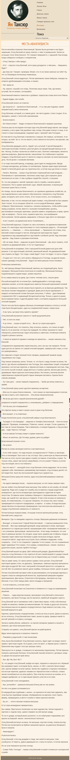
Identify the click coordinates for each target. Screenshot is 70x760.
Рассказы (40, 25)
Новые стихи (42, 17)
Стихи (39, 10)
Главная (40, 2)
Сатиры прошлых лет (45, 21)
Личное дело (41, 6)
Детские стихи (43, 14)
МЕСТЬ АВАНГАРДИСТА (35, 44)
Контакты (41, 29)
